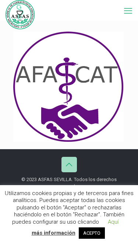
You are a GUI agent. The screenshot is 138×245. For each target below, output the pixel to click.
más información (53, 233)
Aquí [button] (113, 222)
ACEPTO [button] (91, 233)
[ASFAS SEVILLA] (20, 9)
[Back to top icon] (69, 164)
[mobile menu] (128, 11)
